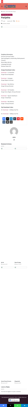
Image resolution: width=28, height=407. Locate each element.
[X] (7, 118)
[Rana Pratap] (21, 204)
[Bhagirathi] (21, 323)
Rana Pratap (18, 262)
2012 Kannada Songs (11, 11)
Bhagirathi (17, 381)
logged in (9, 391)
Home (3, 11)
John (4, 21)
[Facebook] (3, 118)
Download (3, 72)
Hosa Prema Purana (6, 381)
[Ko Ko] (7, 204)
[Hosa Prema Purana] (7, 323)
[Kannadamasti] (10, 6)
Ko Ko (2, 262)
